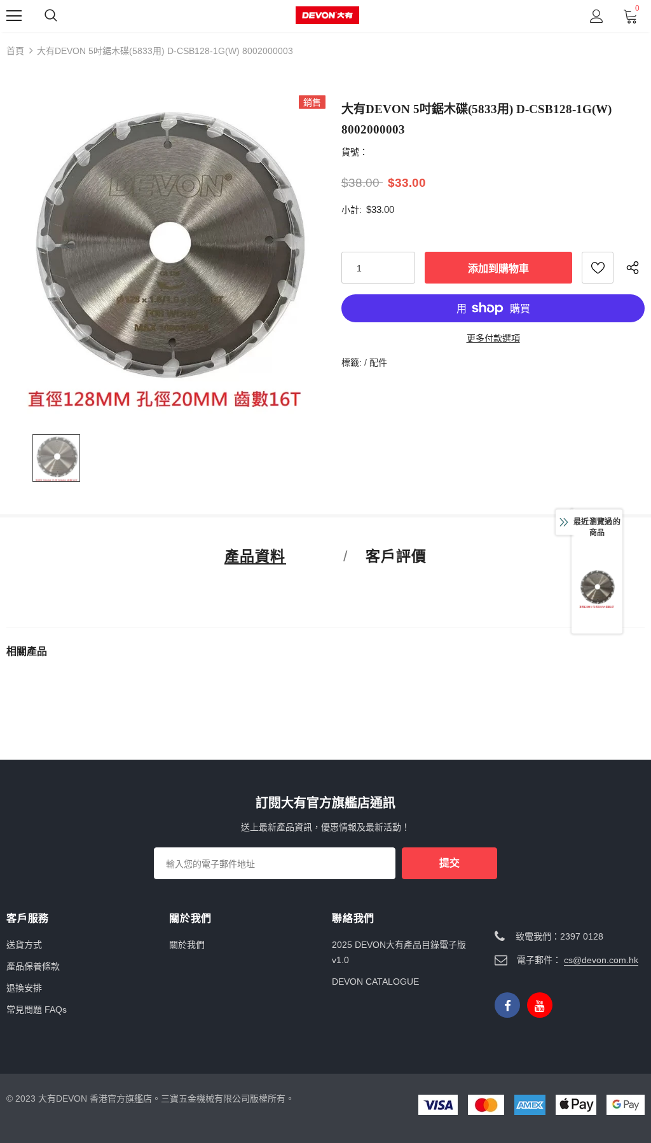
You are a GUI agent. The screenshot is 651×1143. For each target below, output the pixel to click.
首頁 (15, 51)
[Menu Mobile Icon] (14, 16)
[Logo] (327, 15)
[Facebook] (507, 1005)
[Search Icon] (51, 16)
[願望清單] (597, 268)
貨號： (354, 152)
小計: (351, 210)
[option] (166, 254)
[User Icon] (596, 16)
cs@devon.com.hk (601, 960)
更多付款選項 (493, 338)
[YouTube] (539, 1005)
